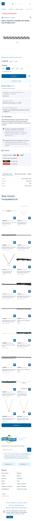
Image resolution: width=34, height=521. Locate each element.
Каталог (4, 470)
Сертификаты (5, 489)
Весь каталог (5, 473)
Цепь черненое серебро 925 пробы (23, 321)
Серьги (3, 475)
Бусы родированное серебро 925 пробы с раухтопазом (24, 248)
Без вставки (28, 185)
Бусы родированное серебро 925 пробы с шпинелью (9, 248)
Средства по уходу (22, 489)
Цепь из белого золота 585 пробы (8, 345)
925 (30, 183)
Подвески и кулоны (7, 486)
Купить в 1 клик (16, 81)
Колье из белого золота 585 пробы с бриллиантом (8, 419)
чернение (28, 181)
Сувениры (19, 478)
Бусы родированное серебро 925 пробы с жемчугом (24, 345)
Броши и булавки (21, 486)
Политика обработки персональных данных (16, 507)
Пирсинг (19, 473)
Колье (3, 483)
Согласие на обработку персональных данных (16, 502)
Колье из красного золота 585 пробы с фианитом (23, 419)
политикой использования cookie (15, 514)
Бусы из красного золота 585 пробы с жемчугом (8, 223)
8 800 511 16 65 (5, 496)
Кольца (19, 475)
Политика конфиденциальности (11, 456)
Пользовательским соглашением (22, 458)
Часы (18, 481)
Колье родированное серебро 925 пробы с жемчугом (22, 394)
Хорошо (10, 517)
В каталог (16, 425)
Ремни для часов (21, 483)
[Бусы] (9, 211)
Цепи (3, 481)
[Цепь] (24, 309)
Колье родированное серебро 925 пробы (22, 223)
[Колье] (24, 211)
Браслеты (4, 478)
